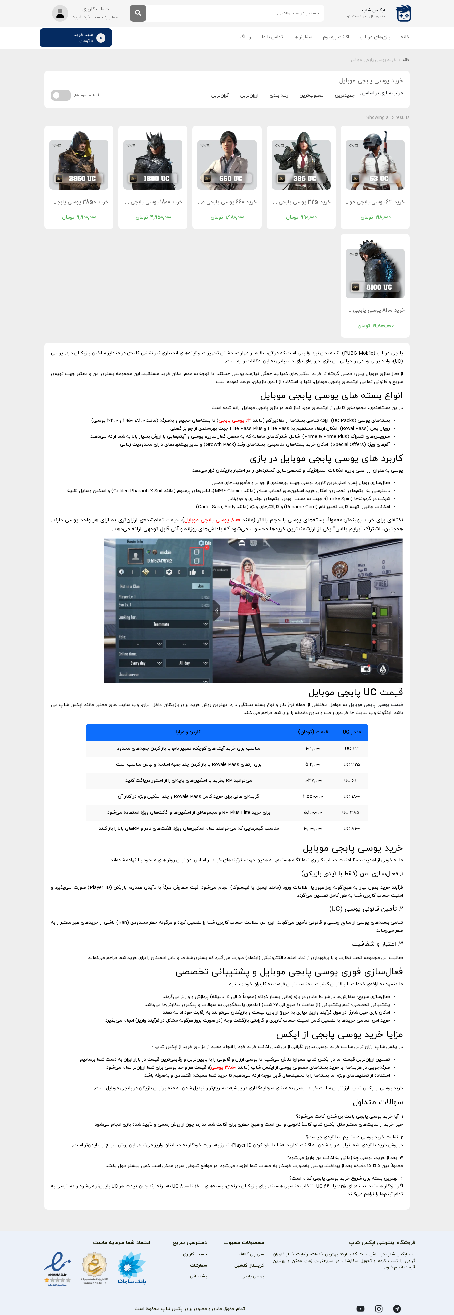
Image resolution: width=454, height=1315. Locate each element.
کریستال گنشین (249, 1266)
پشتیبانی (198, 1276)
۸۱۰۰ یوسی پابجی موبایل (212, 520)
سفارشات (198, 1266)
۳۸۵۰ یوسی (223, 1067)
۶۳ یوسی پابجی (235, 420)
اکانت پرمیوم (336, 37)
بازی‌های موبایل (375, 37)
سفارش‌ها (302, 37)
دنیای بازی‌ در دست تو (366, 16)
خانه (405, 37)
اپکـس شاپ (373, 10)
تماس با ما (272, 37)
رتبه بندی (279, 95)
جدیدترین (345, 95)
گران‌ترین (220, 95)
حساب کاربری (195, 1254)
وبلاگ (245, 37)
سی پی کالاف (251, 1254)
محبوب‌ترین (312, 95)
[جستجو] (138, 13)
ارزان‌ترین (249, 95)
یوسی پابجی (252, 1276)
